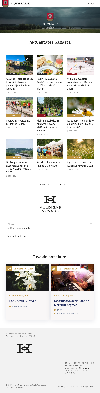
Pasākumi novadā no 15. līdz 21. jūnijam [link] (49, 164)
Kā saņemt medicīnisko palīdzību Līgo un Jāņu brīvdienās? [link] (80, 124)
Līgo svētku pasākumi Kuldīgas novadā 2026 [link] (80, 164)
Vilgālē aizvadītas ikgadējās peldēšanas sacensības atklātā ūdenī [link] (79, 83)
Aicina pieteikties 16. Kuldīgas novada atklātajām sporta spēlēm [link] (48, 125)
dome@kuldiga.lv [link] (81, 368)
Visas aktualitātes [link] (16, 236)
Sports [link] (71, 74)
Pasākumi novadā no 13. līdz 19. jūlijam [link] (18, 122)
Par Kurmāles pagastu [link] (18, 228)
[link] (43, 3)
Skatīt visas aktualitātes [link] (48, 184)
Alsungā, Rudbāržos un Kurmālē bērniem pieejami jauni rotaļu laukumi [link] (19, 83)
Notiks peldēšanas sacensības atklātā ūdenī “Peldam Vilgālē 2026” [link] (18, 167)
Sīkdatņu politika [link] (66, 386)
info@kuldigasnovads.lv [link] (81, 370)
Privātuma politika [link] (84, 386)
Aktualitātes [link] (13, 116)
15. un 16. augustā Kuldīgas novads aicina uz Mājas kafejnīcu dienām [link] (50, 83)
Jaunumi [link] (11, 74)
